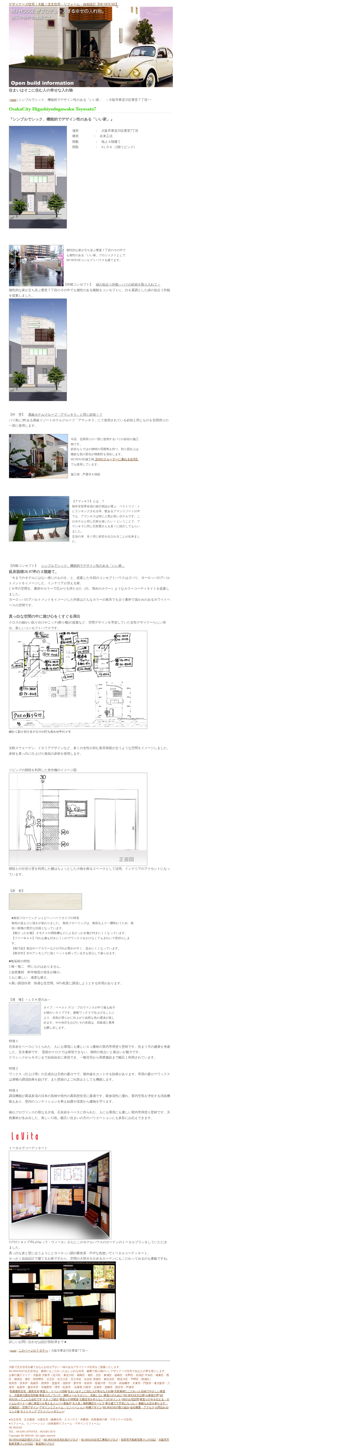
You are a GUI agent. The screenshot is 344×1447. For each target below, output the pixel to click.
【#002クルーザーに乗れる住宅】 (116, 459)
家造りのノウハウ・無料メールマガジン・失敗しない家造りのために (81, 1395)
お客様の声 (152, 1395)
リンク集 (14, 1411)
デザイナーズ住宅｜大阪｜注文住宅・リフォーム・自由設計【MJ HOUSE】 (64, 4)
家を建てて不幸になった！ (121, 1403)
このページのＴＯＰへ (33, 1350)
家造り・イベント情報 (53, 1391)
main (13, 100)
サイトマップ (28, 1411)
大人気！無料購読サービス (88, 1403)
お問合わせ (162, 1407)
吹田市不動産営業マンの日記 (138, 1439)
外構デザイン (94, 1407)
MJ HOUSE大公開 (134, 1395)
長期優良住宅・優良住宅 (24, 1391)
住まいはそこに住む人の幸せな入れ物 (90, 1391)
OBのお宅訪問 (130, 1399)
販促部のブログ (45, 1443)
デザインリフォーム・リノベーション (62, 1407)
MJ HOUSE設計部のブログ (25, 1439)
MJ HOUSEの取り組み (116, 1407)
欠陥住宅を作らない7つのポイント (100, 1399)
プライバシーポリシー (50, 1411)
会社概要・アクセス (142, 1407)
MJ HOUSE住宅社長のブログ (61, 1439)
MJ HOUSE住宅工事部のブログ (99, 1439)
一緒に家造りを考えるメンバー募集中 (48, 1403)
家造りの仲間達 (69, 1399)
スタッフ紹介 (51, 1399)
